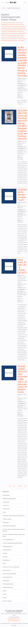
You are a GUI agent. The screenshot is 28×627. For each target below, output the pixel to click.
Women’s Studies (7, 601)
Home (3, 8)
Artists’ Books (6, 508)
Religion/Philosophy (8, 587)
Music (4, 563)
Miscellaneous (6, 560)
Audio (4, 512)
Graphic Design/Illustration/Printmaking (12, 543)
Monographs (13, 35)
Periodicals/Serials (7, 577)
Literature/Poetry (7, 549)
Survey (18, 35)
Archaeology (6, 502)
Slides (4, 590)
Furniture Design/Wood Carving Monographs (10, 26)
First (10, 486)
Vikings (5, 597)
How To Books (8, 29)
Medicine (5, 556)
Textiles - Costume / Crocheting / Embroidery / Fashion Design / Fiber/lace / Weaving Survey (12, 37)
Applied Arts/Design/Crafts (9, 498)
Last (25, 486)
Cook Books (6, 522)
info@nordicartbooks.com (14, 619)
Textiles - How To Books (19, 40)
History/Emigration (7, 546)
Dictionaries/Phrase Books (9, 525)
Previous (20, 486)
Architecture (6, 505)
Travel (4, 594)
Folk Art (21, 24)
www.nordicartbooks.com (14, 620)
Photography (6, 580)
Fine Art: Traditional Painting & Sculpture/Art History (13, 535)
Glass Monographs (19, 28)
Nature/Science (7, 570)
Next (14, 486)
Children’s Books (7, 519)
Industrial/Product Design (17, 29)
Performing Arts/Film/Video (9, 573)
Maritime (5, 553)
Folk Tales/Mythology (8, 539)
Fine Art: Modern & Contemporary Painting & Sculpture (13, 530)
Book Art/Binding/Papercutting (7, 22)
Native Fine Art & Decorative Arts (11, 567)
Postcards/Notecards (8, 584)
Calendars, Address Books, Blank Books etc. (14, 515)
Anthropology (6, 495)
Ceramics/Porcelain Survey (13, 24)
